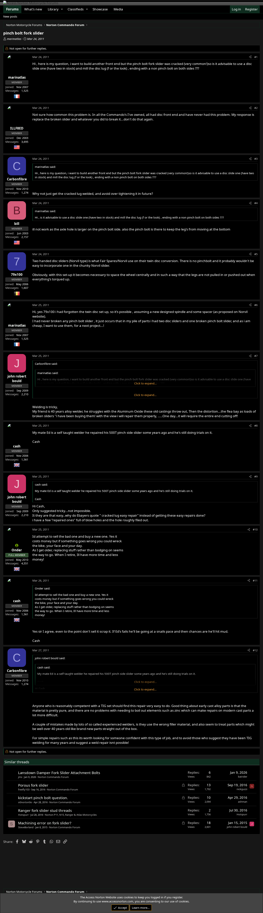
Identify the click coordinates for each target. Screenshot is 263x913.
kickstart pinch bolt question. (43, 797)
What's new (33, 9)
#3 (256, 159)
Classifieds (76, 9)
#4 (256, 203)
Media (118, 9)
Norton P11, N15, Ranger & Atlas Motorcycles (71, 814)
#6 (256, 305)
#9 (256, 476)
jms (20, 777)
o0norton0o (25, 802)
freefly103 (23, 789)
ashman (242, 801)
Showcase (100, 9)
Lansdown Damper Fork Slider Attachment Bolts (59, 772)
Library (53, 9)
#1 (256, 57)
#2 (256, 108)
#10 (255, 529)
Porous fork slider (33, 785)
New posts (10, 16)
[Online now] (17, 545)
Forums (12, 9)
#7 (256, 356)
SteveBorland (26, 827)
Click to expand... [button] (145, 383)
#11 (255, 580)
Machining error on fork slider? (44, 823)
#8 (256, 425)
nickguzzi (242, 789)
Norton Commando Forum (53, 777)
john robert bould (237, 827)
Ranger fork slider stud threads (45, 810)
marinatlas (14, 39)
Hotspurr (23, 814)
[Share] (250, 57)
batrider (242, 776)
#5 (256, 254)
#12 (255, 650)
